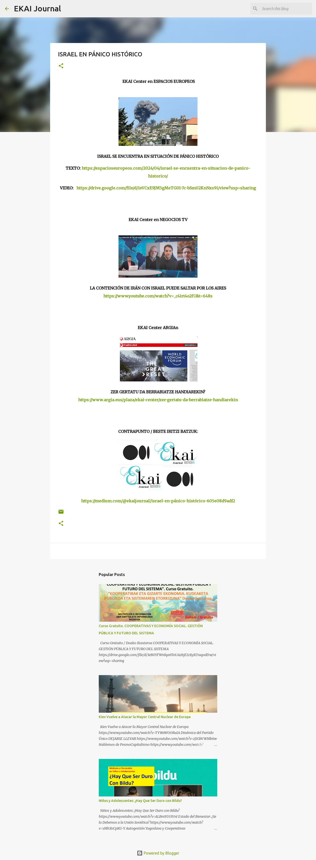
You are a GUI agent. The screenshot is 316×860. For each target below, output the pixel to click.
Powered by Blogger (161, 853)
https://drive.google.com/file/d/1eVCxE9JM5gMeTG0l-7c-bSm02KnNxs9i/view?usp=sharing (166, 187)
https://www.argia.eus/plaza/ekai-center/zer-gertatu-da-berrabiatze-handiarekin (158, 399)
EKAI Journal (37, 8)
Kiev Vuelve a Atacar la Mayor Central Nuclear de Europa (145, 717)
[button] (61, 66)
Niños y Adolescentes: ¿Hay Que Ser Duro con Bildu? (140, 801)
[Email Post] (61, 513)
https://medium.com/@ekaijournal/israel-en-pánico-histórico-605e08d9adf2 (158, 500)
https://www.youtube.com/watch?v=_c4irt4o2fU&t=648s (158, 295)
